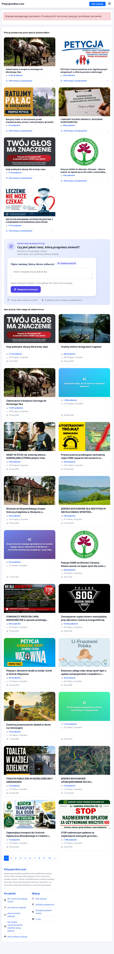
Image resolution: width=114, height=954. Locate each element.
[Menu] (109, 4)
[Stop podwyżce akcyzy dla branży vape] (29, 159)
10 (49, 858)
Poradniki (10, 893)
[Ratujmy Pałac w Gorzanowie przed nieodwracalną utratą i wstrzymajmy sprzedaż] (29, 110)
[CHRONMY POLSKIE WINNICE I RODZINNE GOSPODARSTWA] (84, 110)
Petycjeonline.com (13, 3)
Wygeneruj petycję (28, 289)
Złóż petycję (97, 4)
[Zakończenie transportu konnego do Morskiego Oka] (29, 60)
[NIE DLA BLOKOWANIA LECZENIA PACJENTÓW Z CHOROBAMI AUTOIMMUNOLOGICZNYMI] (29, 210)
